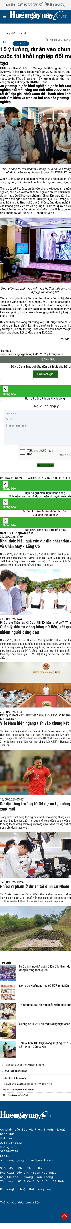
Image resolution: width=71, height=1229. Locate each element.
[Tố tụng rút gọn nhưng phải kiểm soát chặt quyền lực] (8, 1011)
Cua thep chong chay (16, 1071)
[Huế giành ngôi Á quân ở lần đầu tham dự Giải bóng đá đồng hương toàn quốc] (8, 973)
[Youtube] (47, 5)
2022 (43, 354)
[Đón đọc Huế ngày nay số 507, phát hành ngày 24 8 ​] (8, 992)
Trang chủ (10, 33)
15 (38, 354)
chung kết (31, 354)
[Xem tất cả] (6, 17)
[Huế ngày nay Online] (40, 17)
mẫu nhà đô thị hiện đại (14, 1078)
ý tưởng (51, 354)
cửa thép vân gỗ (25, 1084)
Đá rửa (15, 1095)
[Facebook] (41, 5)
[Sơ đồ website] (35, 5)
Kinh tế (22, 33)
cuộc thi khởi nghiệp (12, 354)
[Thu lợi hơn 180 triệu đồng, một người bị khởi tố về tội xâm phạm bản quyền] (8, 1049)
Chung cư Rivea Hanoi (22, 1089)
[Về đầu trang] (64, 1216)
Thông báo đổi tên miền (20, 1202)
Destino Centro (27, 1065)
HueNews (55, 5)
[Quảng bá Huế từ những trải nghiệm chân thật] (8, 1030)
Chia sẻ (21, 43)
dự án (60, 354)
